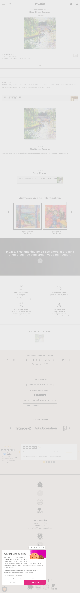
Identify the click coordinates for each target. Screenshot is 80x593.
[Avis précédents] (19, 452)
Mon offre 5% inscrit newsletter (40, 528)
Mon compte (40, 525)
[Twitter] (44, 396)
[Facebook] (35, 396)
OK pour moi (35, 582)
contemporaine (35, 153)
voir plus (69, 452)
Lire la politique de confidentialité (13, 575)
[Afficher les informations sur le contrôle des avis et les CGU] (16, 457)
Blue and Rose (56, 232)
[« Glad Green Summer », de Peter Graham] (39, 338)
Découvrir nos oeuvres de (37, 179)
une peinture (17, 153)
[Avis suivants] (78, 452)
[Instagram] (38, 396)
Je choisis (13, 582)
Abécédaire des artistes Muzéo (40, 355)
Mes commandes (40, 523)
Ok (54, 405)
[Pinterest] (41, 396)
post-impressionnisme (61, 153)
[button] (4, 589)
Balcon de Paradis (27, 232)
